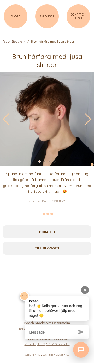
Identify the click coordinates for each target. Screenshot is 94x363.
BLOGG (16, 16)
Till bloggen (47, 248)
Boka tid (47, 232)
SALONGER (47, 16)
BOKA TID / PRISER (78, 16)
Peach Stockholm (14, 41)
